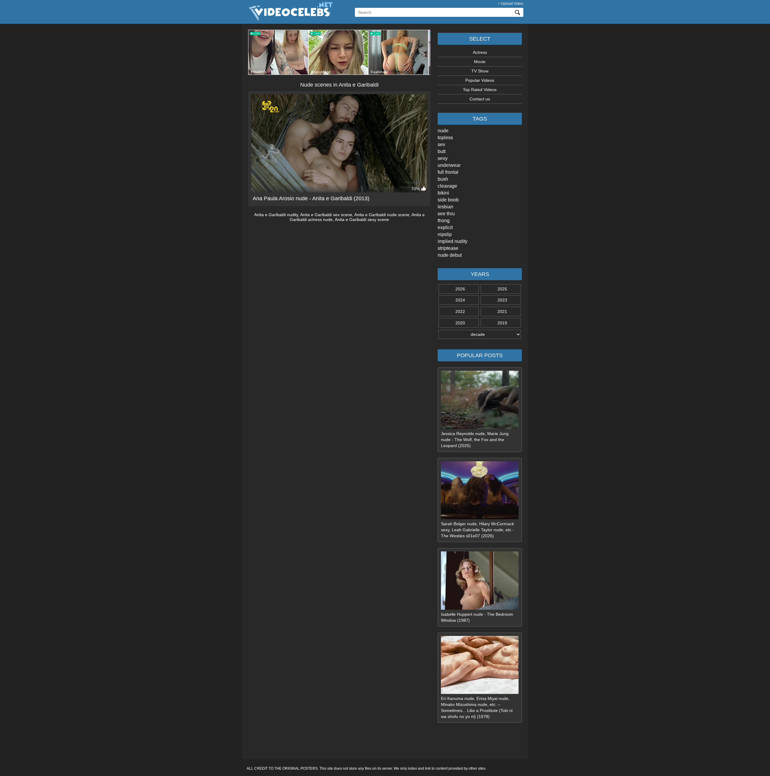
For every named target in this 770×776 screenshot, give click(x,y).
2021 (502, 311)
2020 (460, 323)
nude (443, 130)
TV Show (479, 71)
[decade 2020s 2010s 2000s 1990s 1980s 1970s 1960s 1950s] (480, 334)
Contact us (480, 99)
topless (445, 137)
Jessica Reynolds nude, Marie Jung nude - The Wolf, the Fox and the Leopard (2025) (475, 439)
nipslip (445, 234)
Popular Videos (479, 80)
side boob (448, 199)
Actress (480, 52)
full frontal (448, 172)
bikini (443, 192)
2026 (460, 289)
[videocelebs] (290, 19)
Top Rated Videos (480, 89)
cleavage (447, 186)
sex (441, 144)
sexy (443, 158)
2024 (460, 300)
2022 (460, 311)
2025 (502, 289)
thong (444, 220)
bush (443, 179)
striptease (448, 248)
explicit (445, 227)
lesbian (445, 206)
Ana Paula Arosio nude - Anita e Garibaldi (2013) (311, 198)
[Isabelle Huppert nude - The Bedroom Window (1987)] (480, 608)
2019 (502, 323)
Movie (479, 61)
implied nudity (452, 241)
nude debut (450, 255)
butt (441, 151)
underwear (449, 165)
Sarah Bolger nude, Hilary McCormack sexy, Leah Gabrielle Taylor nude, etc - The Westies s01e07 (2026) (477, 529)
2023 (502, 300)
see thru (446, 213)
